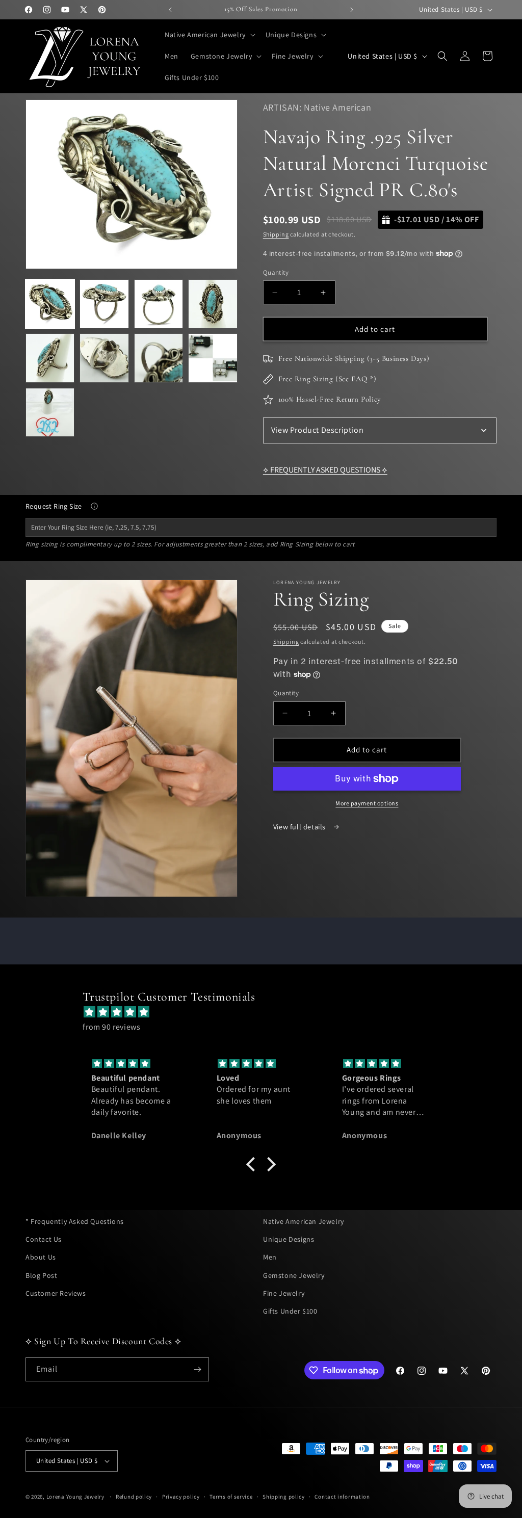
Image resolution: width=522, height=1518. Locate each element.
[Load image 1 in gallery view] (49, 303)
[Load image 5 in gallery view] (49, 357)
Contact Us (43, 1239)
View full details (300, 826)
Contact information (342, 1496)
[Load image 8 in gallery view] (212, 357)
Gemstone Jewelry (294, 1275)
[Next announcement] (352, 9)
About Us (40, 1257)
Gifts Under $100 (290, 1311)
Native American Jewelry (303, 1221)
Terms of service (231, 1496)
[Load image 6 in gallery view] (104, 357)
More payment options (366, 803)
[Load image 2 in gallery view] (104, 303)
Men (270, 1257)
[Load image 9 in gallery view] (49, 412)
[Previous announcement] (170, 9)
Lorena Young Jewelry (75, 1496)
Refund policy (134, 1496)
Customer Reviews (55, 1293)
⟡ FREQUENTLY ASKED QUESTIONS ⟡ (325, 469)
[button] (209, 34)
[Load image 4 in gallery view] (212, 303)
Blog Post (41, 1275)
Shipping (276, 234)
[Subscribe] (197, 1369)
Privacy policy (181, 1496)
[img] (266, 1012)
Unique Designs (288, 1239)
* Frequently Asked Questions (74, 1221)
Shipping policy (284, 1496)
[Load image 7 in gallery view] (158, 357)
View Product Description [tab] (317, 430)
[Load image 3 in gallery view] (158, 303)
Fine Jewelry (283, 1293)
